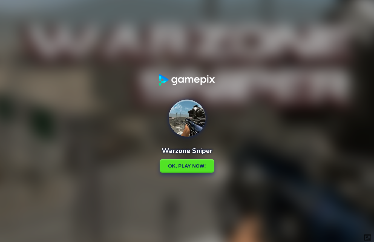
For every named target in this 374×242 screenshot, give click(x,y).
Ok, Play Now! (187, 166)
